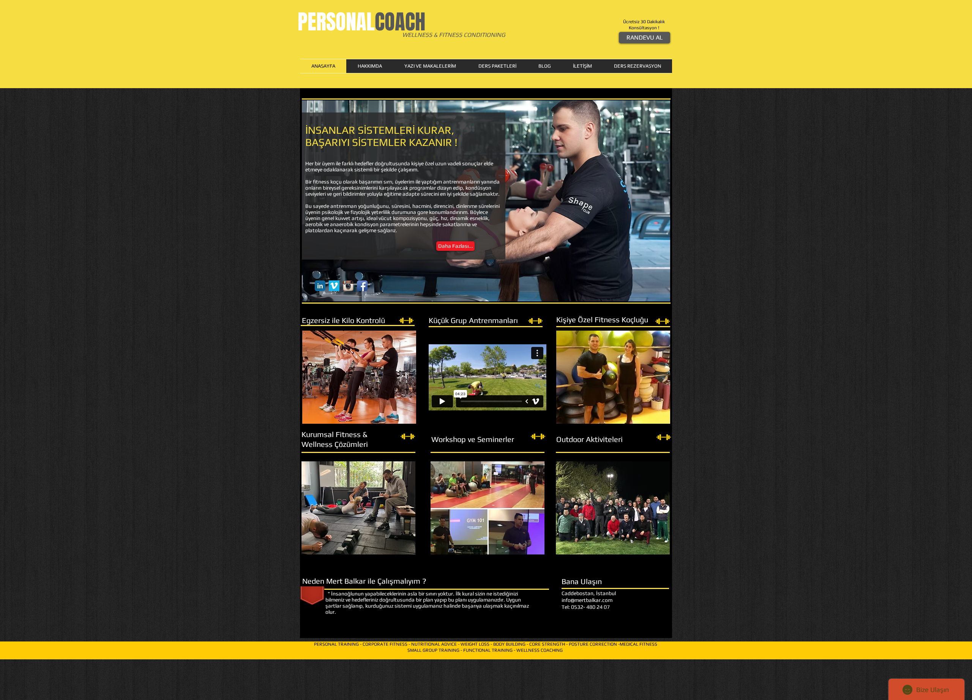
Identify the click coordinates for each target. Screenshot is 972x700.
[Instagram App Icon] (348, 285)
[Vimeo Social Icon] (334, 285)
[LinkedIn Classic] (320, 285)
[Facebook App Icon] (362, 285)
